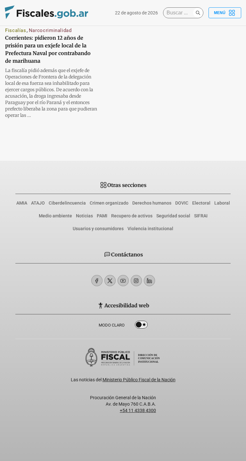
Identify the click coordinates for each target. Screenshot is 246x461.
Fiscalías (15, 30)
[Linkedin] (149, 280)
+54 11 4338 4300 (138, 410)
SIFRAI (201, 215)
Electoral (201, 203)
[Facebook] (96, 280)
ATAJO (38, 203)
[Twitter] (110, 280)
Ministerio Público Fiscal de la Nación (139, 379)
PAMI (102, 215)
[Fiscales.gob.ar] (46, 12)
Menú (220, 13)
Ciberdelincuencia (67, 203)
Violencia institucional (150, 228)
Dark (141, 325)
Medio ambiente (55, 215)
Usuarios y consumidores (98, 228)
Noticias (84, 215)
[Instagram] (136, 280)
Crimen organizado (109, 203)
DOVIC (181, 203)
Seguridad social (173, 215)
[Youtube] (123, 280)
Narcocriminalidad (50, 30)
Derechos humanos (151, 203)
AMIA (21, 203)
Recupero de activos (131, 215)
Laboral (222, 203)
